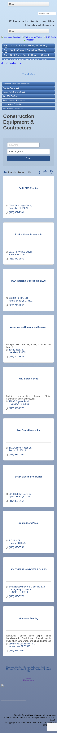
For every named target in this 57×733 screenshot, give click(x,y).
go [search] (29, 158)
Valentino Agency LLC (11, 85)
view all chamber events (11, 63)
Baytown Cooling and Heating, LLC (16, 109)
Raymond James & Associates (14, 97)
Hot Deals (45, 667)
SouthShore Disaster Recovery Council (29, 52)
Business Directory (14, 667)
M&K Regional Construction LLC (15, 105)
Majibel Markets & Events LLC (14, 89)
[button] (5, 172)
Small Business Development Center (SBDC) (28, 57)
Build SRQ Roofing (10, 93)
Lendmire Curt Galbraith (12, 101)
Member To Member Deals (18, 669)
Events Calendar (31, 667)
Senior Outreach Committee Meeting (28, 47)
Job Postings (36, 669)
